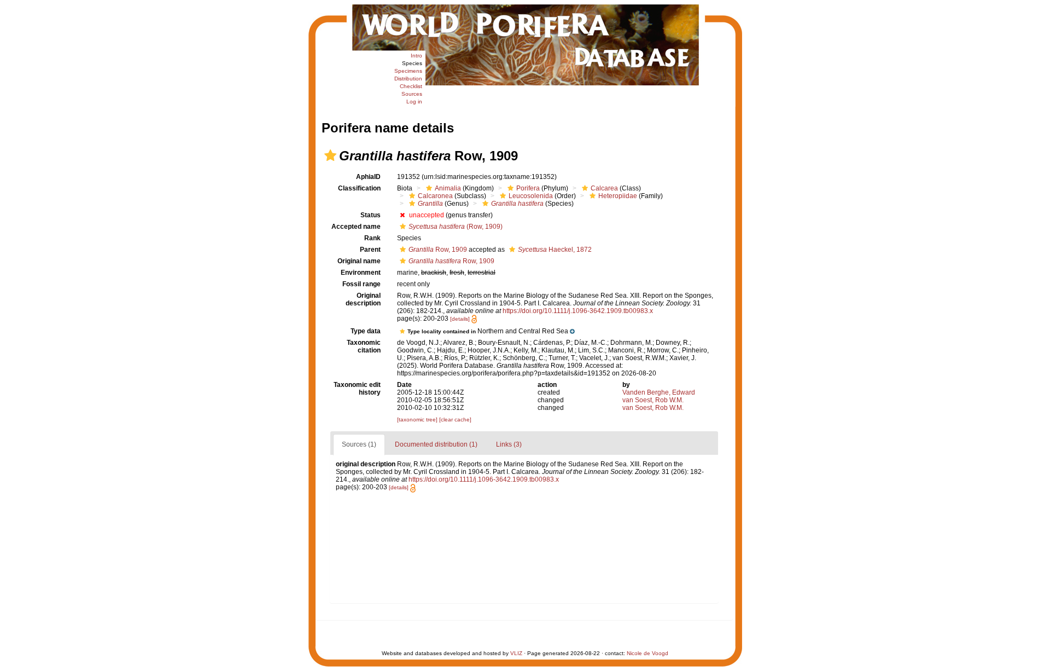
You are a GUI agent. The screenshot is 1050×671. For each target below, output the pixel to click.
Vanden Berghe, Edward (658, 392)
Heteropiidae (617, 196)
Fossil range (361, 284)
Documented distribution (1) (436, 444)
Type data (366, 331)
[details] (460, 319)
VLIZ (516, 653)
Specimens (408, 71)
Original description (363, 299)
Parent (370, 249)
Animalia (448, 188)
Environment (361, 272)
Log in (414, 102)
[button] (330, 155)
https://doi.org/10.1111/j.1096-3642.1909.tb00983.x (578, 311)
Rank (372, 238)
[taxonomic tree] (418, 420)
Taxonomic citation (364, 346)
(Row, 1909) (456, 226)
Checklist (411, 86)
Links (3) (509, 444)
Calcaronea (435, 196)
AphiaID (368, 177)
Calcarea (604, 188)
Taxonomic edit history (357, 388)
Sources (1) (359, 444)
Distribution (408, 79)
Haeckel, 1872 (555, 249)
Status (370, 215)
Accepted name (356, 226)
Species (412, 63)
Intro (416, 56)
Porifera (528, 188)
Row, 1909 (438, 249)
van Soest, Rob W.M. (653, 400)
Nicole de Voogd (647, 653)
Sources (411, 94)
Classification (359, 188)
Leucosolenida (531, 196)
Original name (359, 261)
